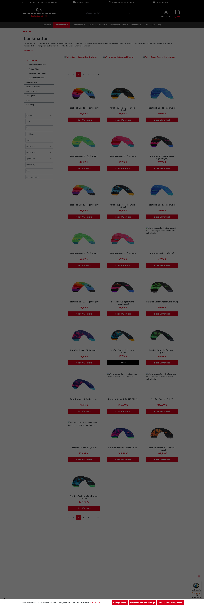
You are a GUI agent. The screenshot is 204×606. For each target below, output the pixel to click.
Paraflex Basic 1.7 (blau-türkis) (162, 205)
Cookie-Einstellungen (114, 581)
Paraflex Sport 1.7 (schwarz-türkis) (123, 206)
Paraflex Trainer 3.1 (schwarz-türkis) (84, 497)
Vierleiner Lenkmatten (37, 73)
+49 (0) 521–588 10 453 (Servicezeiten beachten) (41, 2)
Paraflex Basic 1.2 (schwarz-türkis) (123, 109)
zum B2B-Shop (153, 569)
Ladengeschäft (72, 569)
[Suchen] (129, 13)
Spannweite (30, 159)
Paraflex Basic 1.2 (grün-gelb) (84, 156)
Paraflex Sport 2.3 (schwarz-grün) (162, 351)
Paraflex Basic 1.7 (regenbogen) (84, 205)
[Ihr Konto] (165, 14)
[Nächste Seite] (93, 74)
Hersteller (30, 115)
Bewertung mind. (32, 177)
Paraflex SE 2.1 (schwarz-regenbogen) (123, 303)
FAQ (27, 572)
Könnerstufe (30, 146)
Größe (28, 140)
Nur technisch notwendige (142, 603)
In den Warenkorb (84, 120)
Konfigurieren (119, 603)
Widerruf (109, 569)
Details (123, 362)
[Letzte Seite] (98, 74)
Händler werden (153, 572)
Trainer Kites (34, 69)
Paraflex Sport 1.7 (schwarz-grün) (162, 302)
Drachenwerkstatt (73, 572)
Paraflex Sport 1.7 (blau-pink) (83, 350)
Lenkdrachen (31, 82)
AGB (108, 575)
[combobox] (106, 13)
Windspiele (30, 96)
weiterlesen (28, 50)
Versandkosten (95, 596)
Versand (69, 578)
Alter (28, 122)
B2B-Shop (30, 105)
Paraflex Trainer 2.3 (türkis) (84, 448)
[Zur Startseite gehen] (39, 12)
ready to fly (30, 165)
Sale (28, 100)
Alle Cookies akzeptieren (170, 603)
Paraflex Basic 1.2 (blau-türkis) (162, 108)
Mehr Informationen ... (97, 603)
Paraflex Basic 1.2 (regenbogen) (84, 108)
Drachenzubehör (33, 91)
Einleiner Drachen (33, 87)
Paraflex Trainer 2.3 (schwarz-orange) (162, 449)
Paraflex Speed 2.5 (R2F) (162, 399)
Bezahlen (69, 575)
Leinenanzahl (31, 152)
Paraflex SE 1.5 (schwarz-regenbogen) (162, 157)
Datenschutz (111, 578)
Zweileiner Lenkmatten (37, 65)
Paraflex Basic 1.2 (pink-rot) (123, 156)
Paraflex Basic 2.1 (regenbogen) (84, 302)
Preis (28, 171)
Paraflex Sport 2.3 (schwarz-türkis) (123, 351)
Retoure (29, 575)
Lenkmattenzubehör (36, 78)
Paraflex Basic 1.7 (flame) (162, 253)
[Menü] (200, 582)
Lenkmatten (31, 60)
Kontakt (29, 569)
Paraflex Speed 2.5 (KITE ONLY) (123, 399)
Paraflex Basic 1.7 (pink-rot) (123, 253)
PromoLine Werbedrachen (157, 575)
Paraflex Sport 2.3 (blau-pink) (83, 399)
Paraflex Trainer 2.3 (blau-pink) (122, 448)
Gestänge (30, 134)
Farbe (28, 128)
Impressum (110, 572)
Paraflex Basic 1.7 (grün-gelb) (84, 253)
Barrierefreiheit (112, 584)
